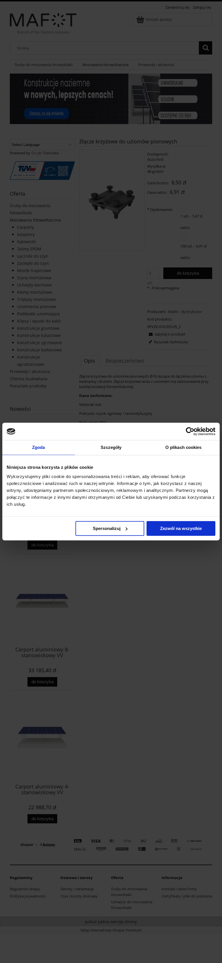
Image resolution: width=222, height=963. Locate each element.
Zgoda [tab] (38, 447)
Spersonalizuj (107, 528)
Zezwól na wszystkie (181, 528)
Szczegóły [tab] (111, 447)
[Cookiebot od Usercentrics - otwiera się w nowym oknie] (190, 431)
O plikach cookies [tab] (183, 447)
